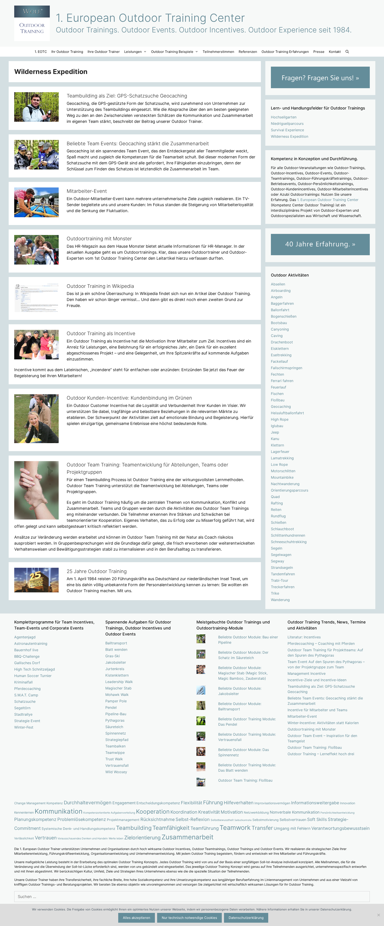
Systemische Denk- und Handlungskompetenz (78, 828)
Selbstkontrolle (243, 820)
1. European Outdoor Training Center (150, 17)
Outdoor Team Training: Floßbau (245, 780)
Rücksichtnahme (157, 819)
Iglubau (277, 426)
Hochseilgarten (283, 117)
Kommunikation (58, 811)
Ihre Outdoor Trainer (104, 52)
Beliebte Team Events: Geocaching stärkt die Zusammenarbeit (138, 143)
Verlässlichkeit (24, 838)
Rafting (277, 503)
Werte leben (116, 838)
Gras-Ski (112, 656)
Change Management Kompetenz (38, 803)
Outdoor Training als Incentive (101, 333)
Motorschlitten (283, 471)
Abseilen (278, 284)
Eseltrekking (281, 355)
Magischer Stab (118, 688)
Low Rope (279, 464)
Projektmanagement (123, 820)
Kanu (275, 438)
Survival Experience (287, 130)
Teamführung (204, 828)
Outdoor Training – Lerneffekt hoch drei (321, 754)
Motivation (232, 812)
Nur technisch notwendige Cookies (189, 918)
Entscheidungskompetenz (158, 803)
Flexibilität (191, 802)
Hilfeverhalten (239, 802)
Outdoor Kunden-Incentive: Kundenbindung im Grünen (129, 398)
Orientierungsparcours (289, 490)
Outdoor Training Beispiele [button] (172, 52)
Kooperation (153, 811)
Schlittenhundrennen (288, 535)
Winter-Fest (23, 727)
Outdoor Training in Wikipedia (100, 286)
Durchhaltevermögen (88, 802)
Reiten (276, 509)
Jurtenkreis (114, 669)
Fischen (277, 393)
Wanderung (280, 599)
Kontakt (335, 52)
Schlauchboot (282, 529)
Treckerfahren (282, 587)
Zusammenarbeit (188, 837)
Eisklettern (280, 348)
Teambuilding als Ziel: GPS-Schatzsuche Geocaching (127, 96)
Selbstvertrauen (293, 819)
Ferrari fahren (282, 380)
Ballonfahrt (280, 310)
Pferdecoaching (27, 688)
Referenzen (248, 52)
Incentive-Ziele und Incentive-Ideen (317, 680)
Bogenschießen (283, 316)
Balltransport (116, 643)
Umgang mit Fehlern (292, 828)
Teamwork (235, 827)
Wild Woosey (116, 772)
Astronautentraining (30, 643)
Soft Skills (317, 819)
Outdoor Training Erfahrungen (285, 52)
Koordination (183, 812)
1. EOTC (41, 52)
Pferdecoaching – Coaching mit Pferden (321, 643)
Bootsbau (279, 323)
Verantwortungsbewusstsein (340, 828)
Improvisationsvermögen (272, 803)
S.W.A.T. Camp (26, 695)
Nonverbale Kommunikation (295, 812)
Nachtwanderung (285, 484)
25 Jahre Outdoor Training (97, 571)
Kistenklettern (117, 675)
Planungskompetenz (35, 819)
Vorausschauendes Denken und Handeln (83, 838)
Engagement (124, 803)
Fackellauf (279, 361)
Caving (277, 335)
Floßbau (277, 400)
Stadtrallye (23, 714)
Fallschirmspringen (286, 368)
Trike (275, 593)
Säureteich (114, 727)
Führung (213, 802)
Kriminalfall (23, 682)
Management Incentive (307, 673)
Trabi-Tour (279, 580)
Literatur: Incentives (304, 637)
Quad (275, 496)
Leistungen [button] (133, 52)
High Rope (279, 419)
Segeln (276, 548)
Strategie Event (27, 721)
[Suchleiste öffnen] (347, 52)
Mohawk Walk (117, 694)
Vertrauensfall (117, 765)
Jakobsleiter (115, 662)
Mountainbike (282, 477)
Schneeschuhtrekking (289, 542)
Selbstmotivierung (265, 820)
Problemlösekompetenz (81, 819)
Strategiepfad (116, 739)
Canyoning (280, 329)
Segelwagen (281, 554)
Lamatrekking (282, 458)
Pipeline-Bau (115, 714)
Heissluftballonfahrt (287, 413)
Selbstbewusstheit (222, 820)
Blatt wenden (116, 649)
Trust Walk (114, 759)
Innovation (347, 803)
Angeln (276, 297)
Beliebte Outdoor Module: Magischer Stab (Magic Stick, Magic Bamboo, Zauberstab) (243, 673)
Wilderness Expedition (289, 136)
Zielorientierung (142, 837)
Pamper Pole (116, 701)
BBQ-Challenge (27, 656)
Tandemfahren (283, 574)
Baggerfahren (282, 303)
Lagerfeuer (280, 451)
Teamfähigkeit (171, 827)
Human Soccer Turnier (33, 675)
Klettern (277, 445)
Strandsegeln (282, 567)
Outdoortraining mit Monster (99, 238)
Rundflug (278, 516)
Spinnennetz (115, 733)
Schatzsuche (25, 701)
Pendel (111, 707)
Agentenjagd (25, 637)
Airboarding (281, 290)
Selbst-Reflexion (193, 819)
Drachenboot (282, 342)
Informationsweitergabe (315, 802)
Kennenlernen (24, 812)
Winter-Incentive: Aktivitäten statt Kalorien (323, 723)
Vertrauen (46, 837)
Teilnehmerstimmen (218, 52)
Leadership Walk (119, 681)
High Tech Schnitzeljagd (34, 669)
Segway (277, 561)
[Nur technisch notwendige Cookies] (378, 915)
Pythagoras (114, 720)
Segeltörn (22, 708)
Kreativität (209, 812)
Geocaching (281, 406)
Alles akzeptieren (136, 918)
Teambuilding (134, 827)
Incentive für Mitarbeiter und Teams (317, 710)
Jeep (275, 432)
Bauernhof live (26, 650)
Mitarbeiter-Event (87, 191)
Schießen (278, 522)
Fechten (277, 374)
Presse (318, 52)
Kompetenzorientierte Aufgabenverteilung (109, 812)
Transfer (262, 828)
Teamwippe (115, 752)
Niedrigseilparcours (287, 123)
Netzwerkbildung (256, 812)
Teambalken (115, 746)
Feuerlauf (278, 387)
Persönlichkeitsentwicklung (337, 812)
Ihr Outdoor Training (67, 52)
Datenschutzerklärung (246, 918)
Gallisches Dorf (27, 663)
